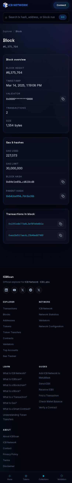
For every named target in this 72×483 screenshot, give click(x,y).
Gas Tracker (9, 356)
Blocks (6, 314)
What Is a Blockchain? (14, 385)
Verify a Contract (48, 407)
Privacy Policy (10, 454)
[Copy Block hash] (63, 182)
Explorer (7, 31)
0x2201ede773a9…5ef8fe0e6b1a (25, 224)
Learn (6, 366)
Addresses (9, 320)
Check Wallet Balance (50, 401)
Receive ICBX (46, 389)
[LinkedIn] (6, 290)
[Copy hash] (61, 224)
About (7, 429)
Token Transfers (12, 332)
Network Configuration (51, 326)
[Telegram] (30, 290)
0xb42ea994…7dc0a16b (20, 196)
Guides (43, 366)
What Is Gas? (10, 403)
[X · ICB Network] (38, 290)
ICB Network (31, 282)
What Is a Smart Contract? (16, 409)
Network (44, 301)
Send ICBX (44, 383)
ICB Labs (45, 282)
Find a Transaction (49, 395)
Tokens (7, 326)
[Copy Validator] (63, 99)
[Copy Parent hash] (63, 196)
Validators (8, 344)
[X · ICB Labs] (22, 290)
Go (62, 17)
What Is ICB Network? (14, 373)
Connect (61, 5)
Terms (6, 460)
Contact (7, 448)
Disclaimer (8, 466)
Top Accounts (10, 350)
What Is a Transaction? (15, 397)
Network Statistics (49, 314)
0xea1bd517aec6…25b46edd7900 (25, 235)
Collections (43, 477)
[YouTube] (14, 290)
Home (9, 477)
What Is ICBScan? (12, 379)
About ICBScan (11, 436)
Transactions (10, 308)
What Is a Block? (11, 391)
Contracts (8, 338)
